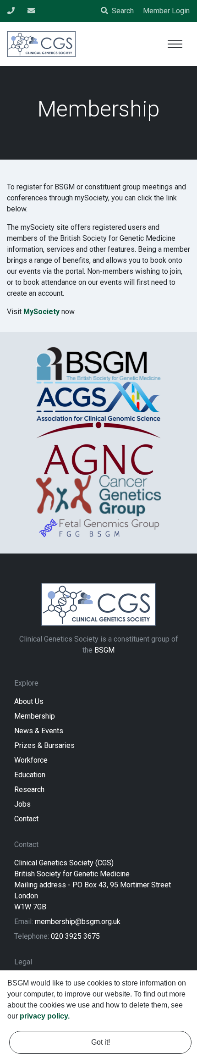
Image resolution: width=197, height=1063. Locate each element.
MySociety (41, 311)
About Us (29, 701)
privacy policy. (45, 1016)
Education (29, 774)
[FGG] (98, 527)
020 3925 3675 (75, 936)
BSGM (104, 650)
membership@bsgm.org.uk (77, 921)
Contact (26, 818)
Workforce (31, 760)
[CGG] (98, 495)
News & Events (38, 730)
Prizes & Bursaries (44, 745)
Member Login (166, 10)
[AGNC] (98, 448)
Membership (34, 716)
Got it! (100, 1042)
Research (29, 789)
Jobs (22, 804)
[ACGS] (98, 401)
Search (123, 10)
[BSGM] (98, 364)
